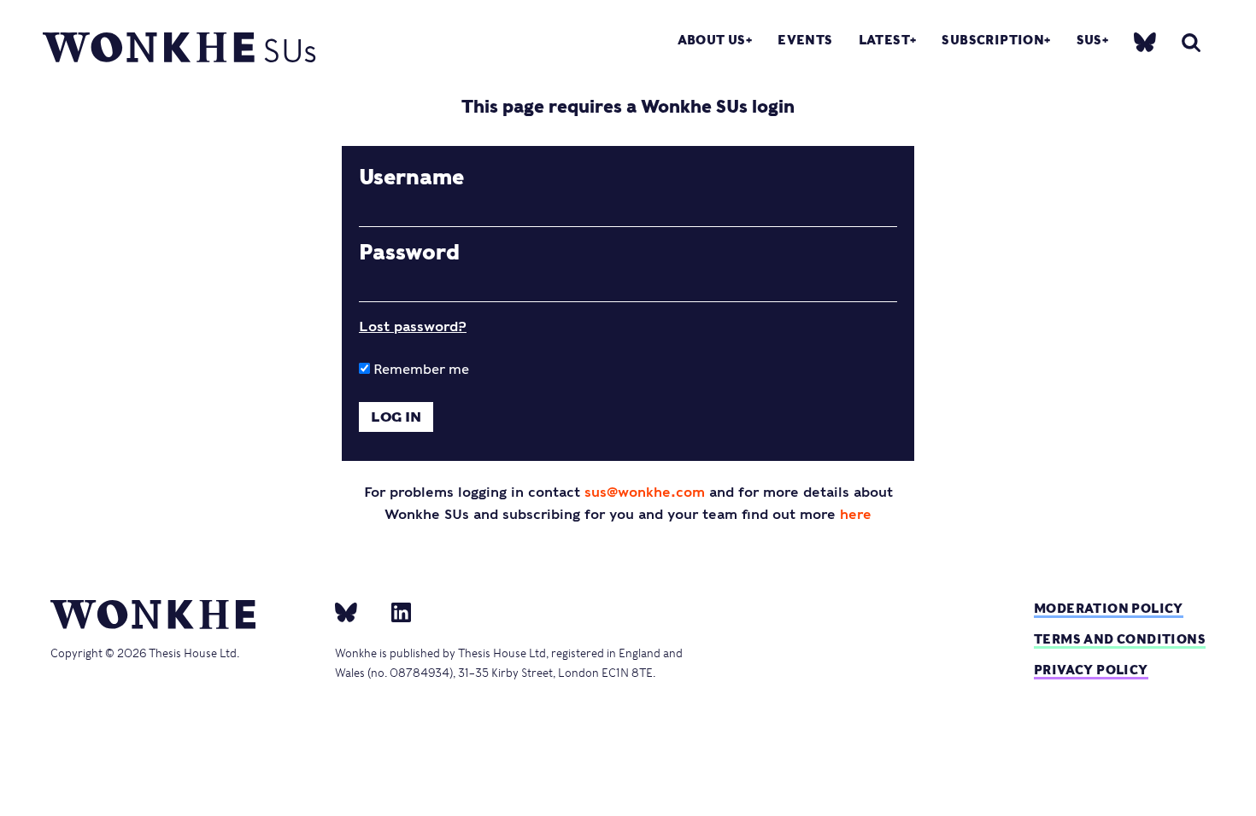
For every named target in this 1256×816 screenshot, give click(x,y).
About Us (712, 39)
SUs (1089, 39)
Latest (884, 39)
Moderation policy (1108, 608)
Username (411, 177)
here (856, 514)
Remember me (419, 369)
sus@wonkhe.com (644, 492)
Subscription (993, 39)
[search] (1191, 42)
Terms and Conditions (1120, 639)
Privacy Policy (1091, 669)
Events (805, 39)
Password (409, 253)
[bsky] (1145, 40)
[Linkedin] (394, 611)
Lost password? (413, 326)
